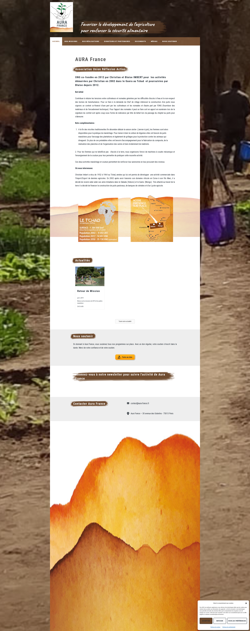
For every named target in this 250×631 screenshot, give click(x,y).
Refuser (219, 621)
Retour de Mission (88, 291)
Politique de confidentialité (228, 627)
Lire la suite (80, 306)
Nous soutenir (169, 41)
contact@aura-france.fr (140, 403)
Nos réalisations (90, 41)
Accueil (56, 41)
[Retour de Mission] (89, 285)
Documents (140, 41)
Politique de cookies (215, 627)
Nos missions (71, 41)
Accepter (206, 621)
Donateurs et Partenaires (117, 41)
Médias (154, 41)
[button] (246, 603)
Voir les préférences (237, 621)
